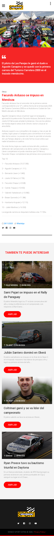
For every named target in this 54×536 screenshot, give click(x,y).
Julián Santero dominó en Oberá (25, 352)
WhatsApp (20, 223)
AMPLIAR (12, 314)
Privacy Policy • (40, 532)
